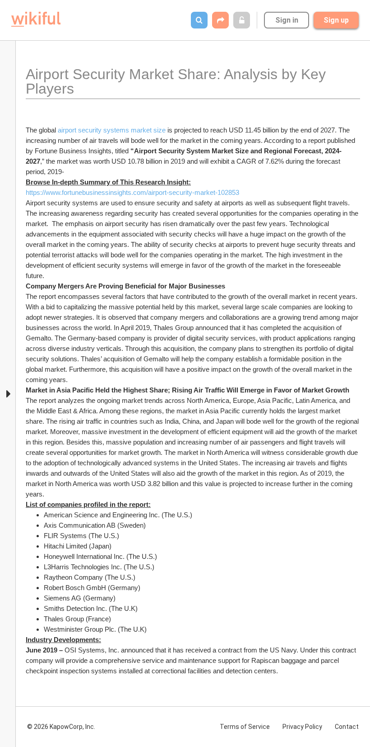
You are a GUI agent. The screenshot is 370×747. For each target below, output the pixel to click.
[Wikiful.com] (35, 19)
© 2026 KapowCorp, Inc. (61, 726)
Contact (347, 726)
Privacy (302, 726)
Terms (245, 726)
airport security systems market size (112, 130)
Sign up (336, 20)
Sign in (286, 20)
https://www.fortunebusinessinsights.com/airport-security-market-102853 (132, 192)
